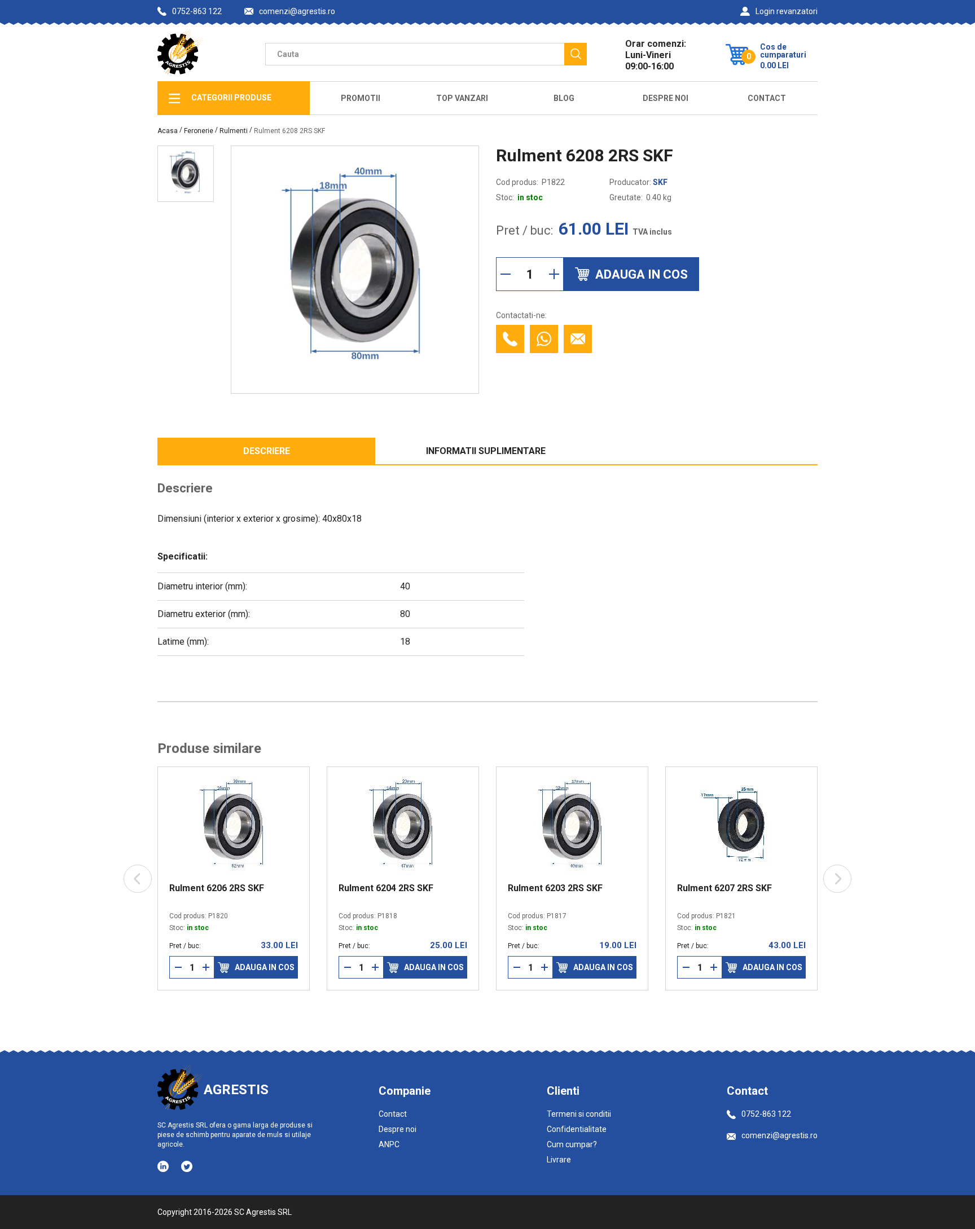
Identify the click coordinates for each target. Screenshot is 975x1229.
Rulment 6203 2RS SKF (555, 888)
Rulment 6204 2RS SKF (386, 888)
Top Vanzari (462, 98)
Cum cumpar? (572, 1144)
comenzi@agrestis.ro (297, 11)
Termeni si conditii (579, 1113)
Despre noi (397, 1129)
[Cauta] (575, 54)
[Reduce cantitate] (506, 274)
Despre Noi (665, 98)
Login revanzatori (787, 11)
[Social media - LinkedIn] (163, 1165)
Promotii (360, 98)
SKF (660, 182)
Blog (564, 98)
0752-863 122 (197, 11)
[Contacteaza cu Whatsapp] (544, 339)
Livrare (559, 1159)
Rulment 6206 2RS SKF (216, 888)
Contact (767, 98)
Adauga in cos (265, 967)
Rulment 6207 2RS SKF (724, 888)
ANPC (389, 1144)
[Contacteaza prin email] (578, 339)
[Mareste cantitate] (554, 274)
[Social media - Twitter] (186, 1166)
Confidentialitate (577, 1129)
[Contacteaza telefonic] (510, 339)
